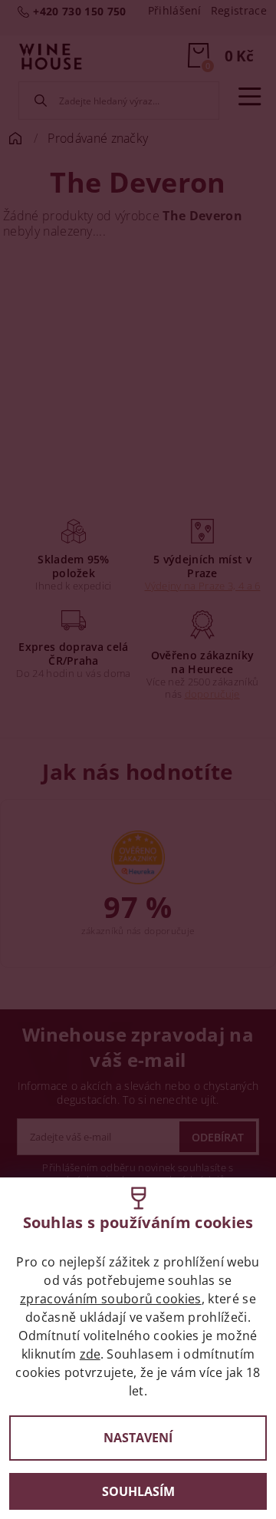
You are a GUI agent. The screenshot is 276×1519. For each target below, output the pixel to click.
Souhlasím (138, 1491)
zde (90, 1354)
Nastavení (138, 1437)
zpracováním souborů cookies (111, 1298)
